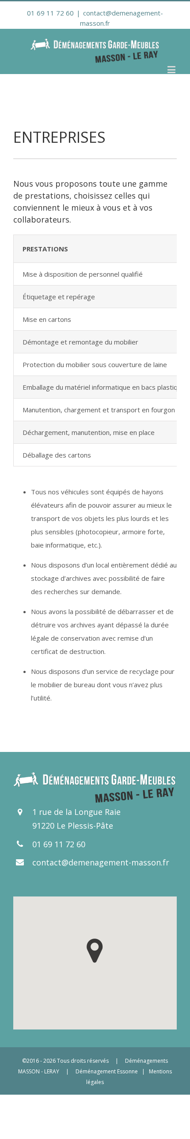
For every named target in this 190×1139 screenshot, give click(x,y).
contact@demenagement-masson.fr (100, 862)
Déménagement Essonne (107, 1071)
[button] (94, 951)
